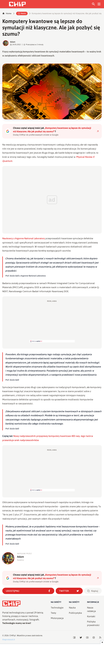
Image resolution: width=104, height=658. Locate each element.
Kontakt (91, 616)
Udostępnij (12, 591)
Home (8, 13)
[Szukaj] (93, 4)
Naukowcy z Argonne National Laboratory (23, 238)
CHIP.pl (12, 635)
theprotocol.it (8, 639)
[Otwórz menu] (99, 4)
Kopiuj (94, 591)
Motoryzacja (57, 618)
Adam (12, 42)
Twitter (64, 591)
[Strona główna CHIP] (17, 4)
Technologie (57, 607)
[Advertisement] (52, 321)
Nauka (23, 13)
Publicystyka (75, 613)
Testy (53, 613)
